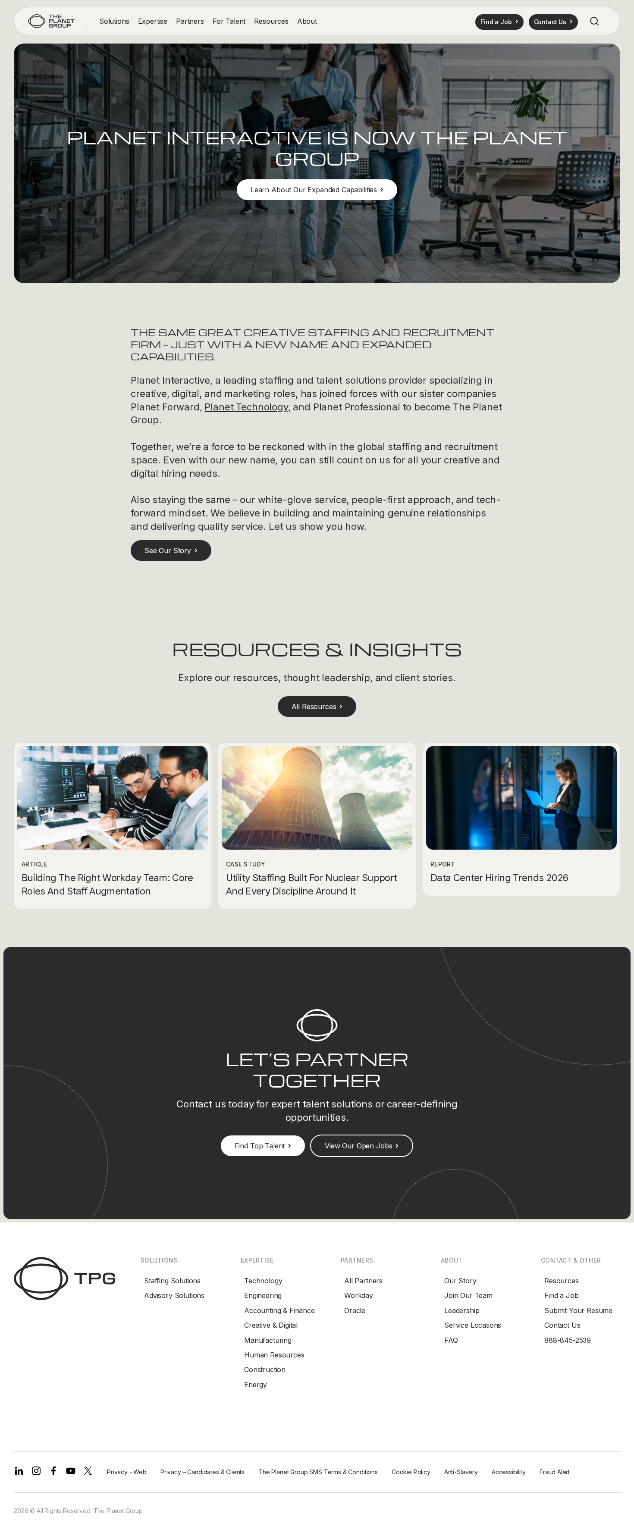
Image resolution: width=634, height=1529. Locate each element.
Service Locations (472, 1325)
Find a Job (561, 1295)
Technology (263, 1280)
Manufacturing (268, 1340)
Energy (255, 1384)
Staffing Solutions (172, 1280)
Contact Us (562, 1325)
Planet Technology (246, 407)
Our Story (460, 1280)
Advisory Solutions (174, 1295)
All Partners (363, 1280)
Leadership (461, 1310)
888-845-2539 (567, 1340)
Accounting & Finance (279, 1310)
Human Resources (274, 1355)
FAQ (451, 1340)
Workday (358, 1295)
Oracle (354, 1310)
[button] (114, 21)
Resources (561, 1280)
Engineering (263, 1295)
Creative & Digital (271, 1325)
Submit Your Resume (578, 1310)
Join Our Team (468, 1295)
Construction (265, 1369)
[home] (51, 21)
